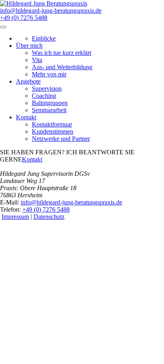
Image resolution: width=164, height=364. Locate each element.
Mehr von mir (49, 74)
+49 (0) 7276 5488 (23, 17)
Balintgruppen (50, 102)
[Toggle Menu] (3, 27)
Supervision (47, 88)
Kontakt (32, 159)
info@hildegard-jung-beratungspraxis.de (51, 10)
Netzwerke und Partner (61, 138)
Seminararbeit (49, 110)
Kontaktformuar (52, 124)
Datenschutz (48, 216)
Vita (37, 59)
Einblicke (44, 38)
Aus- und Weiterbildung (62, 67)
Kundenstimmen (52, 131)
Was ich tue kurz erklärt (61, 52)
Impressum (15, 216)
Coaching (44, 95)
